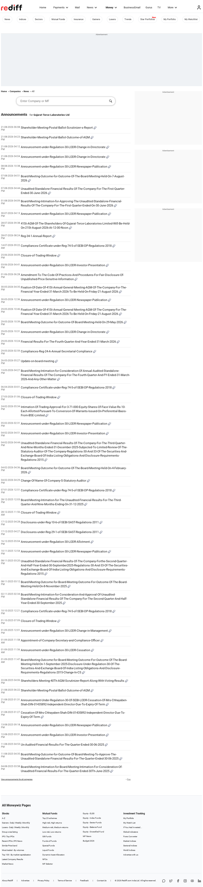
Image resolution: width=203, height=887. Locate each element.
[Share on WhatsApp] (163, 881)
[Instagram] (185, 881)
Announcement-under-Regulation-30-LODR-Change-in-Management (65, 630)
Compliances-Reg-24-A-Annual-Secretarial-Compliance (57, 351)
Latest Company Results (12, 859)
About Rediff (7, 880)
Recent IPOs (7, 841)
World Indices (129, 850)
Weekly (18, 822)
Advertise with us (130, 854)
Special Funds (48, 845)
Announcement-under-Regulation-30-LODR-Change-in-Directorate (63, 147)
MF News (87, 836)
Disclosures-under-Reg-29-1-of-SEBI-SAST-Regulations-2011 (60, 532)
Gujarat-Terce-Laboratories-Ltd (51, 114)
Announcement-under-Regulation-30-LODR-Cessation (56, 650)
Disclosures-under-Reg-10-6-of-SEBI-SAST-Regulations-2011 (60, 522)
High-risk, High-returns (52, 822)
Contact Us (101, 880)
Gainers (96, 19)
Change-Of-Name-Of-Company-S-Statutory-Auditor (54, 480)
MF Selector (47, 864)
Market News (7, 864)
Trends (127, 19)
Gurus (149, 7)
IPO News (18, 841)
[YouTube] (192, 881)
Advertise (25, 880)
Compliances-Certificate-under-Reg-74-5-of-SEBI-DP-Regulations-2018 (66, 246)
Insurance (78, 19)
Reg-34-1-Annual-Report (36, 236)
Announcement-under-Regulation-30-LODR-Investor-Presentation (63, 265)
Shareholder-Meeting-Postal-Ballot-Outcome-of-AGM (56, 137)
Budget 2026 (88, 841)
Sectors (39, 19)
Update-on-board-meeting (38, 361)
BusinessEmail (132, 7)
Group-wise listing (10, 832)
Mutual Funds (58, 19)
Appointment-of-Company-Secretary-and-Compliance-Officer (61, 640)
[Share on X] (170, 881)
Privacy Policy (43, 880)
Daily (12, 822)
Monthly (26, 822)
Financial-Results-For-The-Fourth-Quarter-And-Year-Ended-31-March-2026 (69, 341)
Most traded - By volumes (13, 850)
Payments (59, 7)
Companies (15, 91)
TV (159, 7)
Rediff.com (126, 880)
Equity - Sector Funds (92, 822)
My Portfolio (170, 19)
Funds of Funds (49, 841)
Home (42, 7)
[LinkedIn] (199, 881)
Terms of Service (65, 880)
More (170, 7)
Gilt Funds (46, 836)
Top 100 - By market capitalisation (16, 854)
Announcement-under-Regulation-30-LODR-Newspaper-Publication (64, 166)
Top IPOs (10, 836)
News (90, 7)
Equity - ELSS (88, 813)
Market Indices (129, 841)
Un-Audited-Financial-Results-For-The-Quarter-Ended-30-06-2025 (63, 744)
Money (109, 7)
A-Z (3, 818)
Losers (112, 19)
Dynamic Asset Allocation (53, 854)
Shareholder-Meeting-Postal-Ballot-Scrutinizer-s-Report (57, 127)
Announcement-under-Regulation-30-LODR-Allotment (56, 542)
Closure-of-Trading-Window (39, 255)
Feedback (84, 880)
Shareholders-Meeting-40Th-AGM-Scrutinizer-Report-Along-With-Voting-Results (73, 681)
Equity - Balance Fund (92, 827)
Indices (22, 19)
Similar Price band (9, 845)
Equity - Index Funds (92, 818)
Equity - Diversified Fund (93, 831)
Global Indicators (130, 832)
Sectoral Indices (130, 845)
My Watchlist (191, 19)
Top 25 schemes (49, 818)
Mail (77, 7)
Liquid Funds (48, 850)
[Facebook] (178, 881)
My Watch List (129, 822)
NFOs (44, 859)
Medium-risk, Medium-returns (55, 827)
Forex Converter (130, 836)
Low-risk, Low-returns (51, 832)
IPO (3, 836)
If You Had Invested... (132, 827)
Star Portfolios (147, 19)
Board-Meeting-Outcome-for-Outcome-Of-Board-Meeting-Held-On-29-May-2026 (72, 322)
